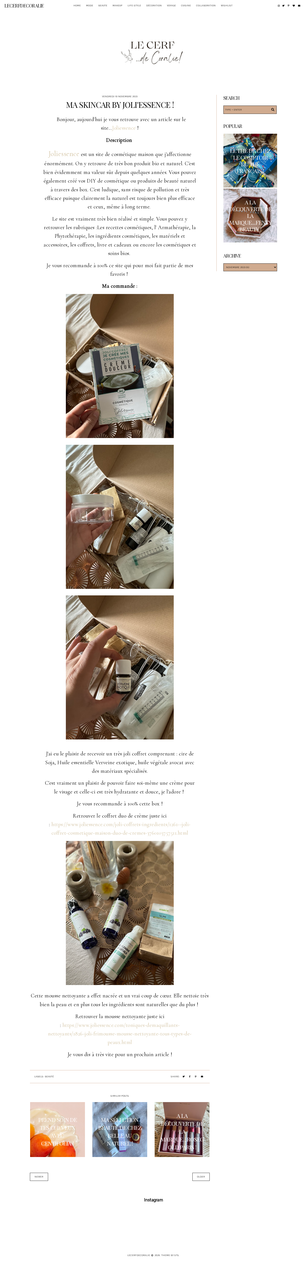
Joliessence (124, 128)
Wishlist (227, 5)
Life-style (134, 5)
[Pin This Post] (196, 1076)
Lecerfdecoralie (24, 5)
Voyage (171, 5)
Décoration (154, 5)
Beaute (102, 5)
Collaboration (206, 5)
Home (77, 5)
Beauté (49, 1076)
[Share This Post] (190, 1076)
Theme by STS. (170, 1255)
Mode (89, 5)
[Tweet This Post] (183, 1076)
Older (201, 1176)
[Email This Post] (202, 1076)
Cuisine (186, 5)
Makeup (117, 5)
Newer (39, 1176)
